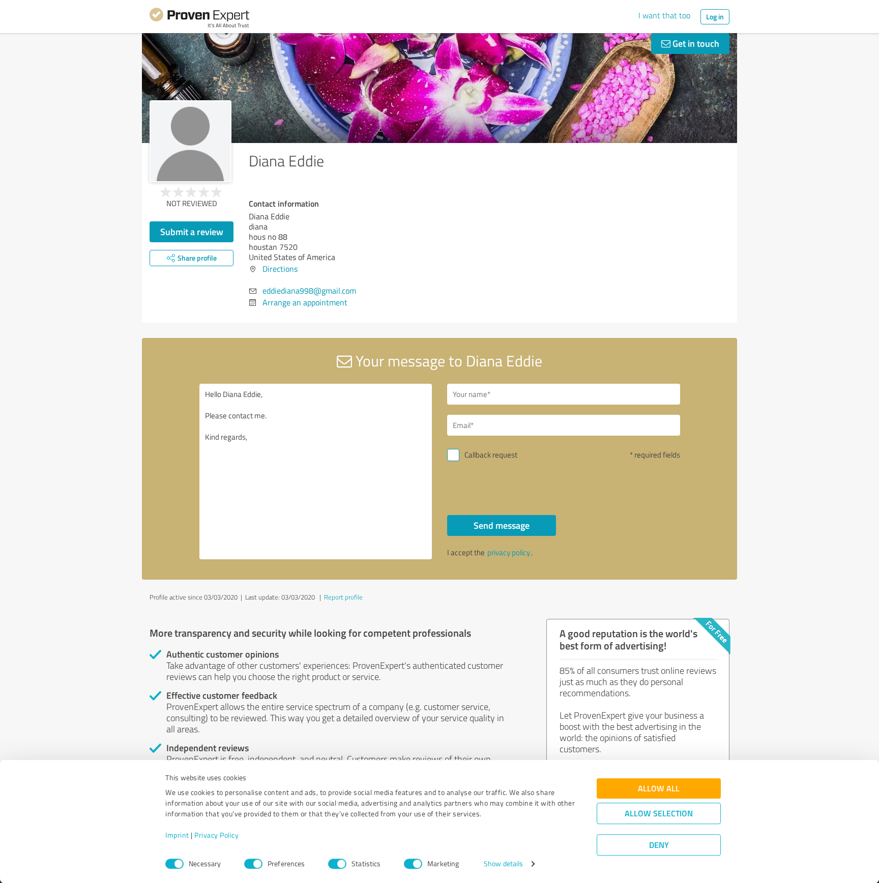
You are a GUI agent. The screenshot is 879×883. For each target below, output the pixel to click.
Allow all (659, 788)
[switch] (253, 864)
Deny (659, 845)
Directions (280, 268)
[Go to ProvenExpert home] (199, 19)
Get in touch (694, 43)
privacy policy (508, 552)
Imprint (177, 835)
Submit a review (191, 231)
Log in (715, 16)
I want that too (664, 15)
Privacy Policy (216, 835)
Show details (503, 864)
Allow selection (659, 813)
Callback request (490, 454)
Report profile (343, 597)
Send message (502, 525)
